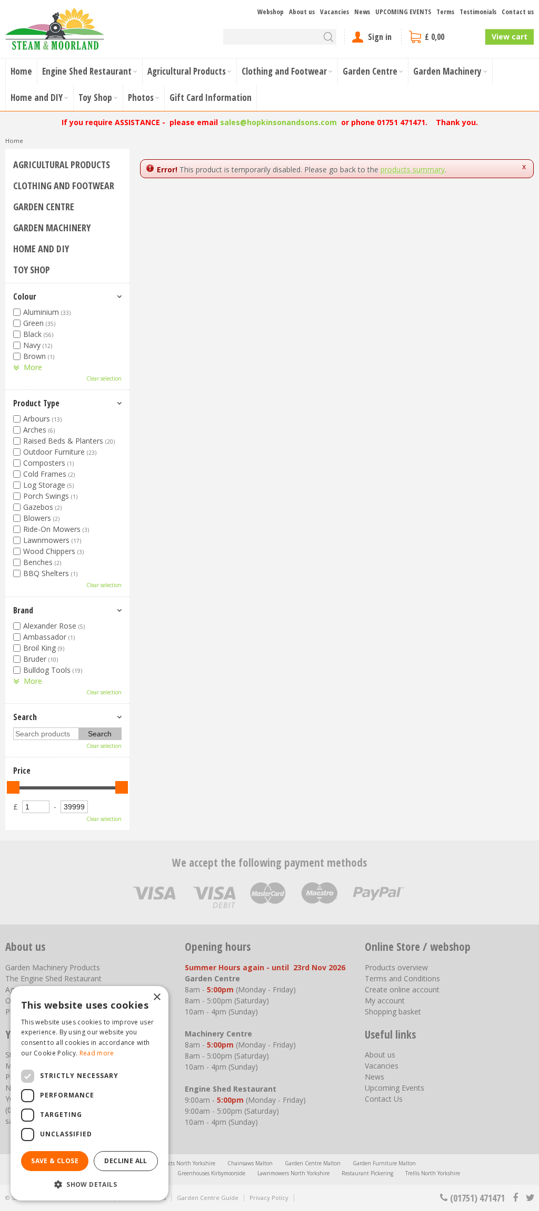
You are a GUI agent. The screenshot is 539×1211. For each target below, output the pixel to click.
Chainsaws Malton (250, 1163)
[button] (89, 1184)
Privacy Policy (268, 1198)
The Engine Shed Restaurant (53, 978)
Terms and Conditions (402, 978)
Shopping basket (393, 1012)
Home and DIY (41, 248)
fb (515, 1198)
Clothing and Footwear (63, 185)
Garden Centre (43, 206)
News (374, 1077)
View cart (509, 37)
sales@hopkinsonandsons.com (278, 122)
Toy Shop (31, 269)
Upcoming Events (394, 1088)
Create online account (402, 989)
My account (385, 1000)
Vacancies (381, 1066)
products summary (413, 170)
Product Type (36, 403)
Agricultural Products (61, 164)
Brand (23, 610)
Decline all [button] (125, 1160)
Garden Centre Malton (313, 1163)
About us (380, 1055)
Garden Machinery (52, 227)
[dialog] (89, 1093)
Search (25, 717)
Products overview (396, 967)
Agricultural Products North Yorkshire (169, 1163)
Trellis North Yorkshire (432, 1173)
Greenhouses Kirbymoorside (211, 1173)
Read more (96, 1053)
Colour (24, 296)
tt (530, 1198)
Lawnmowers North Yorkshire (293, 1173)
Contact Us (384, 1099)
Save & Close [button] (54, 1160)
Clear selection (104, 378)
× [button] (157, 997)
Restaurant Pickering (367, 1173)
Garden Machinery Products (52, 967)
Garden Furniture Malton (384, 1163)
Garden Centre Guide (207, 1198)
